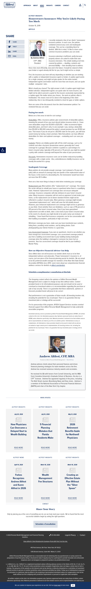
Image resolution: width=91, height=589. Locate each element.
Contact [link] (66, 6)
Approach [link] (27, 6)
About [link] (35, 6)
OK (73, 585)
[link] (3, 150)
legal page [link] (57, 585)
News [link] (42, 6)
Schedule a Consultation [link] (45, 524)
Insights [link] (49, 6)
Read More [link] (18, 448)
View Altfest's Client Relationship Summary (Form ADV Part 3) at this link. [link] (45, 542)
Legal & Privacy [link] (70, 535)
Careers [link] (58, 6)
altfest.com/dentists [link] (58, 265)
